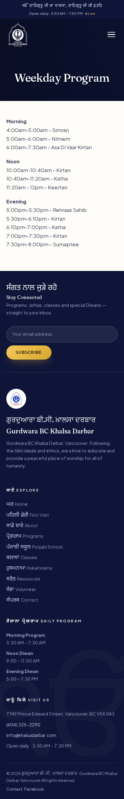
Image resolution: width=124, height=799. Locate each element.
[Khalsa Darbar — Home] (18, 34)
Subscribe (29, 352)
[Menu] (111, 34)
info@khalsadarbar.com (31, 735)
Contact (14, 789)
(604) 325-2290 (23, 724)
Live (91, 13)
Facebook (34, 789)
